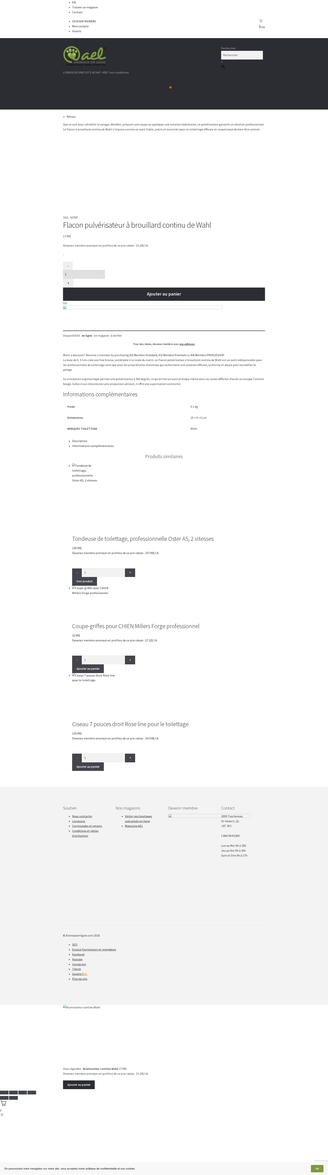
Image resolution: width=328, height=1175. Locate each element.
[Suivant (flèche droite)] (13, 1098)
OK (317, 1168)
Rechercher (228, 48)
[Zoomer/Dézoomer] (32, 1092)
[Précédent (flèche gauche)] (4, 1098)
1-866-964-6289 (74, 77)
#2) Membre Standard (143, 355)
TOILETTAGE (110, 87)
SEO (74, 944)
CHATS (91, 87)
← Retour (69, 116)
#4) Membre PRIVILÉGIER (207, 355)
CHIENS (76, 87)
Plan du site (79, 979)
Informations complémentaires (93, 446)
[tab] (168, 441)
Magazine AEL (134, 826)
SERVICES (131, 87)
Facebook (78, 954)
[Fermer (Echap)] (4, 1092)
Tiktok (76, 969)
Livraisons (78, 821)
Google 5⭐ (80, 974)
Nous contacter (82, 816)
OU (65, 303)
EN (74, 2)
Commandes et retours (87, 826)
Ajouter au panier (164, 294)
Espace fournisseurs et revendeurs (94, 949)
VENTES (76, 102)
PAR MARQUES (153, 87)
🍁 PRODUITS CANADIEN (185, 87)
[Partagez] (13, 1092)
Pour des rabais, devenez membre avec (164, 344)
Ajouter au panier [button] (88, 668)
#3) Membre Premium (172, 355)
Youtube (77, 959)
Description (79, 441)
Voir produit (84, 581)
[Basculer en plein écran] (22, 1092)
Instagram (79, 964)
